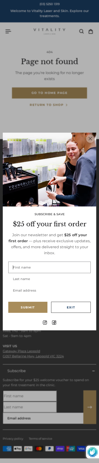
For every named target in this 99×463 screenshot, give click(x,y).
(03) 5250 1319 (50, 4)
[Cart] (90, 31)
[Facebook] (54, 322)
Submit (28, 307)
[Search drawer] (81, 31)
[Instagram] (45, 322)
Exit (71, 307)
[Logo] (49, 31)
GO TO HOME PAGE (50, 93)
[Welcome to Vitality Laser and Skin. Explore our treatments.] (49, 13)
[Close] (90, 138)
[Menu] (8, 31)
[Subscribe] (89, 407)
